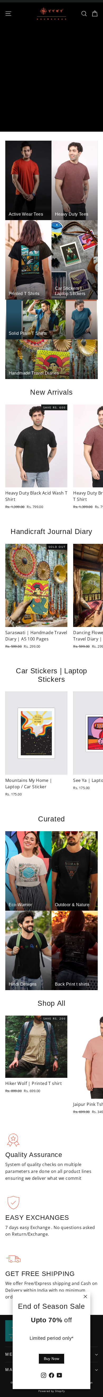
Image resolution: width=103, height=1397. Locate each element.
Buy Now (51, 1358)
